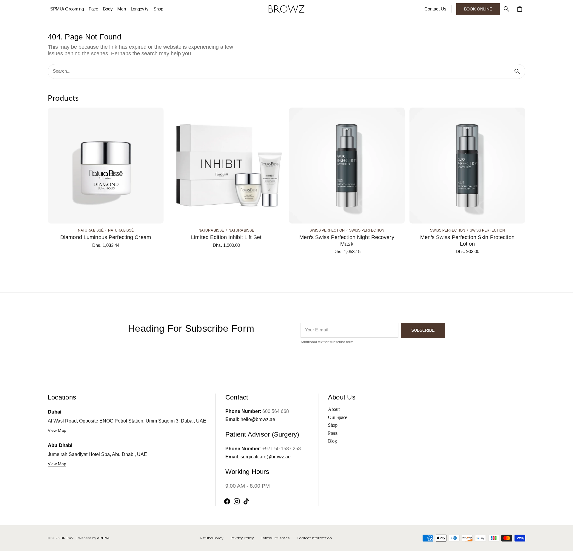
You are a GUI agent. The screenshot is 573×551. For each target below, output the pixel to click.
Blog (332, 440)
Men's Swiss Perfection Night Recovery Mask (346, 240)
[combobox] (278, 72)
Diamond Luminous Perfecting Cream (105, 237)
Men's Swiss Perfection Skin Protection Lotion (467, 240)
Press (332, 433)
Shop (333, 425)
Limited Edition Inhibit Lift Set (226, 237)
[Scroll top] (566, 544)
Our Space (337, 417)
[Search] (517, 71)
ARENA (103, 538)
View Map (57, 430)
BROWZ (67, 538)
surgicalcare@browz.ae (266, 456)
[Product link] (106, 181)
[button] (506, 9)
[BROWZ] (286, 9)
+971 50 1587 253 (281, 448)
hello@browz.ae (258, 419)
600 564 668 (275, 411)
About (333, 409)
